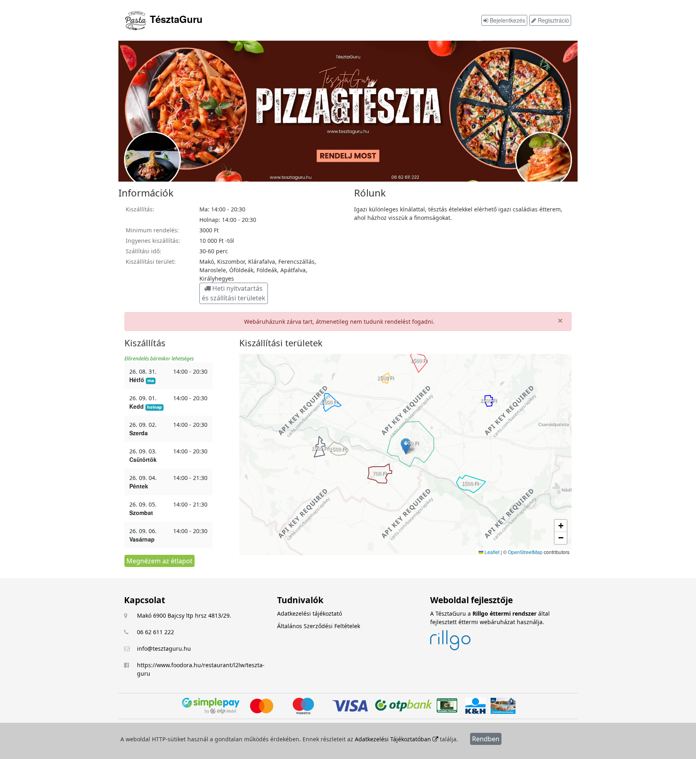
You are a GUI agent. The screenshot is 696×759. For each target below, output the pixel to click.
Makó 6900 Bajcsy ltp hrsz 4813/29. (184, 615)
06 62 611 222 (155, 632)
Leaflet (491, 551)
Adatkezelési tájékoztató (309, 613)
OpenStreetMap (525, 551)
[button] (406, 446)
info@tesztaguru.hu (164, 648)
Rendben (485, 738)
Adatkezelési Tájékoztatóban (394, 739)
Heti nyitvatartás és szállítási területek (233, 293)
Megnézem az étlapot (159, 560)
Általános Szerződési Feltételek (318, 626)
